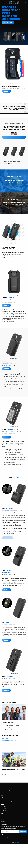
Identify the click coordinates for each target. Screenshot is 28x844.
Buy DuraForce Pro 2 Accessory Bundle (14, 137)
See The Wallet (8, 22)
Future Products (4, 799)
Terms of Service (4, 808)
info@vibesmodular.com (9, 740)
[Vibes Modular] (14, 2)
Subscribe (23, 831)
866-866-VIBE (6, 738)
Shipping (2, 817)
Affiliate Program (4, 796)
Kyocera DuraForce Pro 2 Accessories (9, 801)
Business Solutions (5, 794)
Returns (2, 819)
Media (2, 798)
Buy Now (6, 91)
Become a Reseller (5, 792)
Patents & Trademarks (6, 810)
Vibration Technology (5, 790)
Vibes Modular (17, 842)
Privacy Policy (4, 806)
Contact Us (3, 815)
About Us (3, 788)
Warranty (3, 821)
